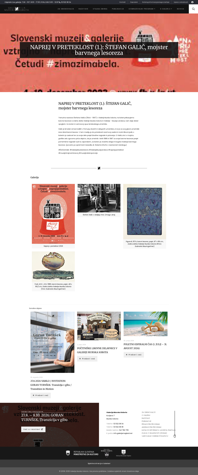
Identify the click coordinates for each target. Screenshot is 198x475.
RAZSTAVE (146, 418)
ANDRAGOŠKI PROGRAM (151, 427)
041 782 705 (124, 430)
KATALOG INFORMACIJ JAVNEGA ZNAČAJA (159, 430)
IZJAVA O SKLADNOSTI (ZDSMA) (154, 433)
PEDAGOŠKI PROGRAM (151, 424)
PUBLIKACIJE (146, 421)
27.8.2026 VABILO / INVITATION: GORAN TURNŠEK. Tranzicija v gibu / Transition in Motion (51, 384)
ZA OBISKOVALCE (148, 412)
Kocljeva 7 (110, 415)
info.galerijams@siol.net (123, 433)
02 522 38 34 (118, 424)
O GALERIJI (146, 415)
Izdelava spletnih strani (117, 471)
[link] (82, 453)
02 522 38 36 (118, 427)
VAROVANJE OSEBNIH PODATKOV (155, 436)
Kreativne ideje (133, 471)
